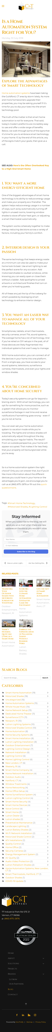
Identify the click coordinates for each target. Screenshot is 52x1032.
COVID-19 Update (14, 881)
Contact (13, 994)
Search (45, 678)
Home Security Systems (17, 735)
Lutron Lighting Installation (19, 742)
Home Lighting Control (17, 759)
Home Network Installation (19, 773)
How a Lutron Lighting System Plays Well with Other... (16, 563)
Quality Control (13, 844)
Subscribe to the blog (26, 552)
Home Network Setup (16, 710)
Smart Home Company (17, 770)
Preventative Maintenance (18, 822)
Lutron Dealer (12, 815)
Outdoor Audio (13, 777)
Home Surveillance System (19, 794)
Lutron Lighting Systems (18, 724)
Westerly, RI (11, 766)
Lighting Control (38, 507)
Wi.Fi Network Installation (18, 833)
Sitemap (29, 1022)
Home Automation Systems (25, 612)
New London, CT (13, 763)
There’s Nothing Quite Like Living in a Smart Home (8, 634)
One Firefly (19, 1022)
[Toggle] (48, 693)
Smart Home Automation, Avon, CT (43, 602)
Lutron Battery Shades (23, 650)
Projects (12, 968)
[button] (3, 6)
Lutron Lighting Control (17, 798)
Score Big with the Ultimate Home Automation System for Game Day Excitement (25, 597)
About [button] (11, 958)
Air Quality (10, 858)
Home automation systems (16, 93)
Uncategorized (13, 699)
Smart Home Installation (18, 738)
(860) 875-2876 (12, 918)
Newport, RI (11, 721)
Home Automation (15, 731)
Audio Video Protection (17, 861)
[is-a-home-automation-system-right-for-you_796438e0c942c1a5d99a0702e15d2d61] (26, 59)
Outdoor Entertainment (17, 745)
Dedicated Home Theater (18, 714)
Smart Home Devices (16, 805)
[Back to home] (26, 6)
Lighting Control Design (17, 749)
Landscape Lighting (15, 826)
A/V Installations (13, 840)
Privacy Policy (41, 1022)
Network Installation (15, 752)
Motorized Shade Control (18, 837)
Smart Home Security (16, 801)
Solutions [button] (13, 963)
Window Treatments (16, 784)
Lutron (13, 979)
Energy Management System (20, 854)
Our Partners (16, 984)
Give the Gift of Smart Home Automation (43, 592)
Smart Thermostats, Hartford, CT (22, 874)
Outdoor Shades (13, 877)
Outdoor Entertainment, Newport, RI (9, 609)
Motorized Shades (18, 507)
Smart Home (12, 812)
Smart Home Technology (22, 503)
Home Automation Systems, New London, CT (26, 869)
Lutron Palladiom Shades (18, 865)
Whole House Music (15, 706)
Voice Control (12, 808)
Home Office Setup (15, 791)
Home (11, 953)
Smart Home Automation (18, 692)
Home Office (11, 847)
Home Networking (15, 787)
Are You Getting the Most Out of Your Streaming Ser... (39, 563)
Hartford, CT (11, 780)
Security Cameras (14, 851)
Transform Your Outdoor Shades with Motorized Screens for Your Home (8, 596)
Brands (12, 974)
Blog (10, 989)
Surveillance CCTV (14, 717)
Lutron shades (12, 819)
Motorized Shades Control (18, 728)
